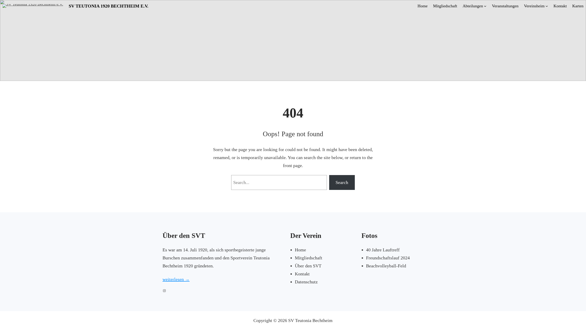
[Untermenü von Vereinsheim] (546, 6)
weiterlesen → (176, 279)
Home (300, 249)
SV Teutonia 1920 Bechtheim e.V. (108, 5)
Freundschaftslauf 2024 (388, 257)
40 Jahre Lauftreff (383, 249)
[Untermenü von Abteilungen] (485, 6)
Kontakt (302, 273)
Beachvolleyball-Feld (386, 265)
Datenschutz (306, 281)
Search (342, 182)
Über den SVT (308, 265)
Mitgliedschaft (308, 257)
